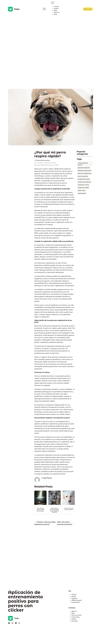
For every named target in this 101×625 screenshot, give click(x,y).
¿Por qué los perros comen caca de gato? (40, 509)
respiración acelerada (84, 182)
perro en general (83, 176)
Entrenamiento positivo (43, 160)
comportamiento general (83, 164)
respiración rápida (83, 187)
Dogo (16, 9)
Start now (88, 9)
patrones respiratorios (84, 173)
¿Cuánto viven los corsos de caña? (68, 508)
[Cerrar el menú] (52, 3)
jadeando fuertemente (84, 170)
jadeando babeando (84, 168)
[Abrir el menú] (44, 9)
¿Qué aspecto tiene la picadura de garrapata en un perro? (54, 510)
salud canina (81, 190)
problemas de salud (84, 179)
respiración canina (83, 185)
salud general (82, 193)
